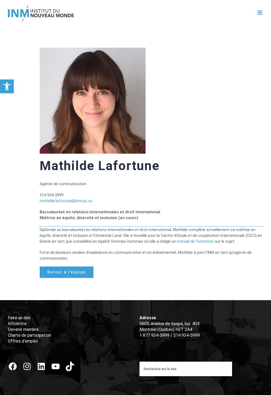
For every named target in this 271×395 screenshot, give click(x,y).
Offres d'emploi (23, 341)
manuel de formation (195, 241)
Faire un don (19, 317)
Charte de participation (29, 335)
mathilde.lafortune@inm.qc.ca (66, 200)
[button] (7, 86)
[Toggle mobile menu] (260, 12)
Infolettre (17, 323)
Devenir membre (23, 329)
